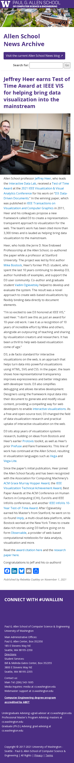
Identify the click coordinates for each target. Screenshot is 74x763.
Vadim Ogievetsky (27, 285)
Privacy (38, 755)
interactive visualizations (49, 409)
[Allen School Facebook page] (5, 616)
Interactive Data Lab (22, 183)
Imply (20, 518)
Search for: (21, 65)
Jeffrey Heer (43, 178)
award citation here (29, 550)
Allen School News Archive (24, 40)
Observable (18, 533)
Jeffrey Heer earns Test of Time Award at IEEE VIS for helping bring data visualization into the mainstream (37, 92)
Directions (10, 654)
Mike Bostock (13, 265)
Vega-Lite (10, 461)
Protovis (28, 441)
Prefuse (16, 446)
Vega (53, 456)
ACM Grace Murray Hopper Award (26, 483)
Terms (49, 755)
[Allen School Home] (6, 4)
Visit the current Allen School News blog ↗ (34, 56)
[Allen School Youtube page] (7, 616)
